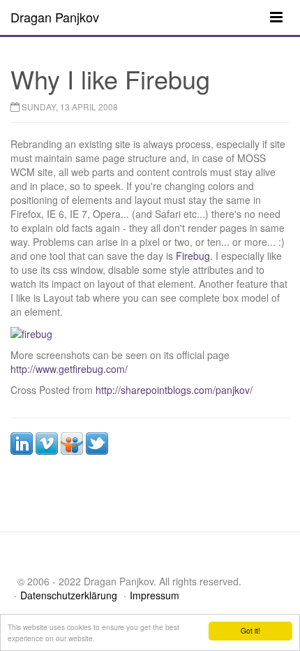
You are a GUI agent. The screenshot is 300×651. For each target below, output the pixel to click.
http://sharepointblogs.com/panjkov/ (174, 390)
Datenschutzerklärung (68, 595)
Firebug (193, 256)
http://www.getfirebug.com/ (69, 369)
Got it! (250, 630)
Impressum (154, 595)
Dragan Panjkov (54, 17)
